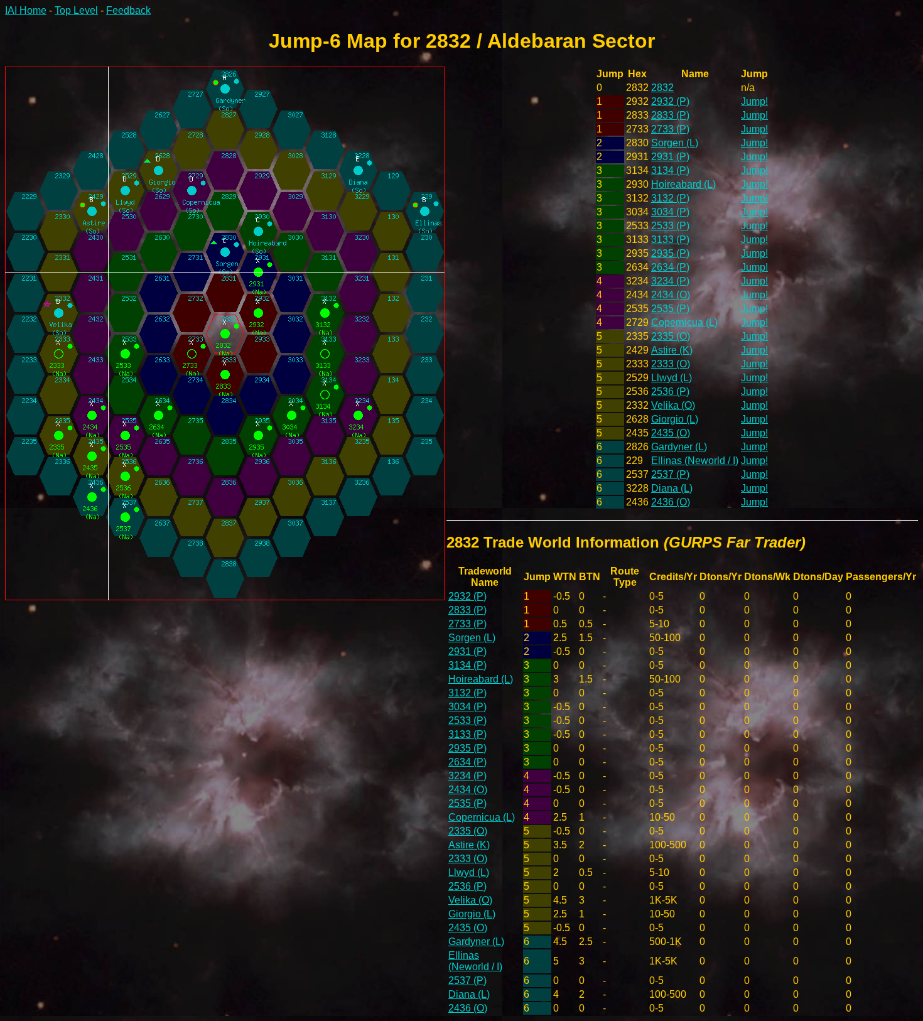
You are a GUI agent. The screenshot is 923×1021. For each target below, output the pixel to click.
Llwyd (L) (671, 377)
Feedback (128, 10)
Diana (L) (672, 488)
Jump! (754, 101)
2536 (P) (670, 391)
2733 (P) (670, 129)
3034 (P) (670, 212)
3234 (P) (670, 281)
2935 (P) (670, 253)
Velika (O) (673, 405)
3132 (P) (670, 198)
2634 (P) (670, 267)
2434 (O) (670, 294)
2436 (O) (670, 502)
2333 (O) (670, 364)
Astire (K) (672, 350)
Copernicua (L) (684, 322)
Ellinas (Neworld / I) (694, 460)
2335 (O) (670, 336)
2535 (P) (670, 308)
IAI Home (25, 10)
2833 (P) (670, 115)
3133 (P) (670, 239)
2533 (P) (670, 225)
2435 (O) (670, 433)
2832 (662, 87)
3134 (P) (670, 170)
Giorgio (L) (674, 419)
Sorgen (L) (674, 143)
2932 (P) (670, 101)
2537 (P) (670, 474)
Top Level (76, 10)
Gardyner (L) (679, 446)
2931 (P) (670, 156)
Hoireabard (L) (683, 184)
